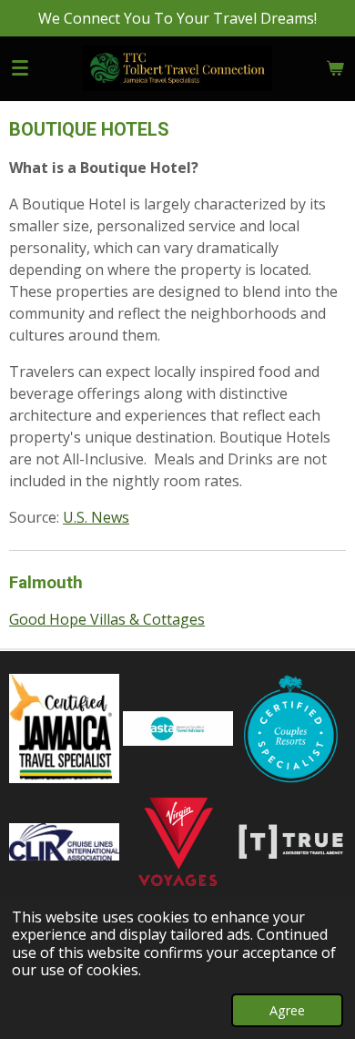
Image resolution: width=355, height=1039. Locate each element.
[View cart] (335, 68)
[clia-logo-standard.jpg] (64, 842)
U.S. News (96, 517)
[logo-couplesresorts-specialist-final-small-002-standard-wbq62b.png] (291, 729)
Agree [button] (287, 1010)
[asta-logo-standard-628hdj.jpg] (178, 729)
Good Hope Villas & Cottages (107, 619)
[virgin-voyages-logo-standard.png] (178, 842)
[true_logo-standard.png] (291, 842)
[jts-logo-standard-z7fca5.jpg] (64, 729)
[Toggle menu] (20, 68)
